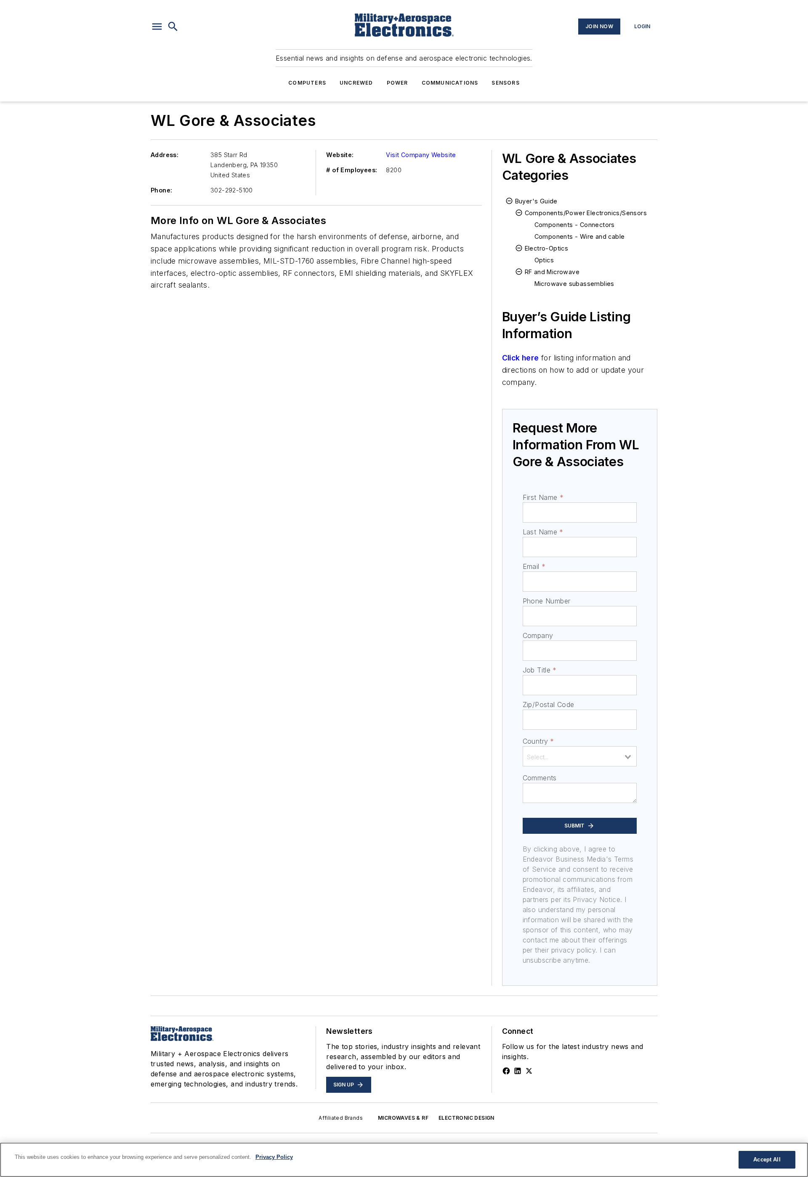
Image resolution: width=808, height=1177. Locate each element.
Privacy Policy (274, 1157)
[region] (404, 1159)
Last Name (543, 532)
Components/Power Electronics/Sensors (586, 212)
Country (538, 741)
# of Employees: (351, 169)
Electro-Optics (547, 248)
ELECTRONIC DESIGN (466, 1118)
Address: (164, 154)
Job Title (540, 670)
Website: (340, 154)
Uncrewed (356, 83)
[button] (157, 26)
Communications (450, 83)
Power (397, 83)
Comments (540, 778)
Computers (307, 83)
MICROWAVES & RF (403, 1118)
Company (538, 635)
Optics (544, 260)
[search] (173, 26)
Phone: (161, 190)
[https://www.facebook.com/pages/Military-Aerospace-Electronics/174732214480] (506, 1071)
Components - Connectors (574, 224)
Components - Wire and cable (579, 236)
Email (534, 566)
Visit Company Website (421, 154)
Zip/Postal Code (548, 704)
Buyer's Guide (536, 201)
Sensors (505, 83)
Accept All (766, 1159)
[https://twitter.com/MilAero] (529, 1071)
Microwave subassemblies (574, 283)
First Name (543, 497)
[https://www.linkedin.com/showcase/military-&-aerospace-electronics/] (517, 1071)
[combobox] (580, 756)
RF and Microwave (552, 271)
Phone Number (547, 601)
